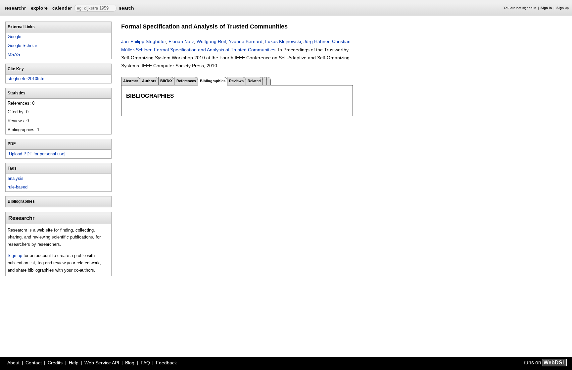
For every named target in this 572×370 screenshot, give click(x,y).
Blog (129, 362)
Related (254, 81)
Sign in (546, 8)
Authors (149, 81)
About (13, 362)
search (126, 8)
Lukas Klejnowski (283, 41)
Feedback (166, 362)
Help (73, 362)
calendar (62, 8)
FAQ (145, 362)
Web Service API (101, 362)
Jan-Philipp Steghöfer (143, 41)
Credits (55, 362)
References (186, 81)
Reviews (236, 81)
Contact (33, 362)
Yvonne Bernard (245, 41)
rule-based (17, 187)
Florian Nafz (181, 41)
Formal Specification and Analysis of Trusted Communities (214, 49)
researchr (15, 7)
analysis (16, 178)
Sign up (562, 8)
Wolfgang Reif (211, 41)
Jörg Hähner (316, 41)
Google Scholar (22, 45)
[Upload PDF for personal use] (37, 153)
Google (14, 36)
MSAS (14, 54)
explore (39, 8)
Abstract (130, 81)
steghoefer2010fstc (26, 78)
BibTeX (166, 81)
